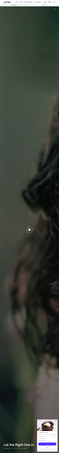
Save (47, 447)
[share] (55, 9)
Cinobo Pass (37, 2)
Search (43, 5)
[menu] (54, 2)
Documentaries (28, 2)
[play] (30, 230)
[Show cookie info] (55, 436)
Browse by (14, 5)
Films (16, 2)
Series (21, 2)
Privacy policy (47, 450)
